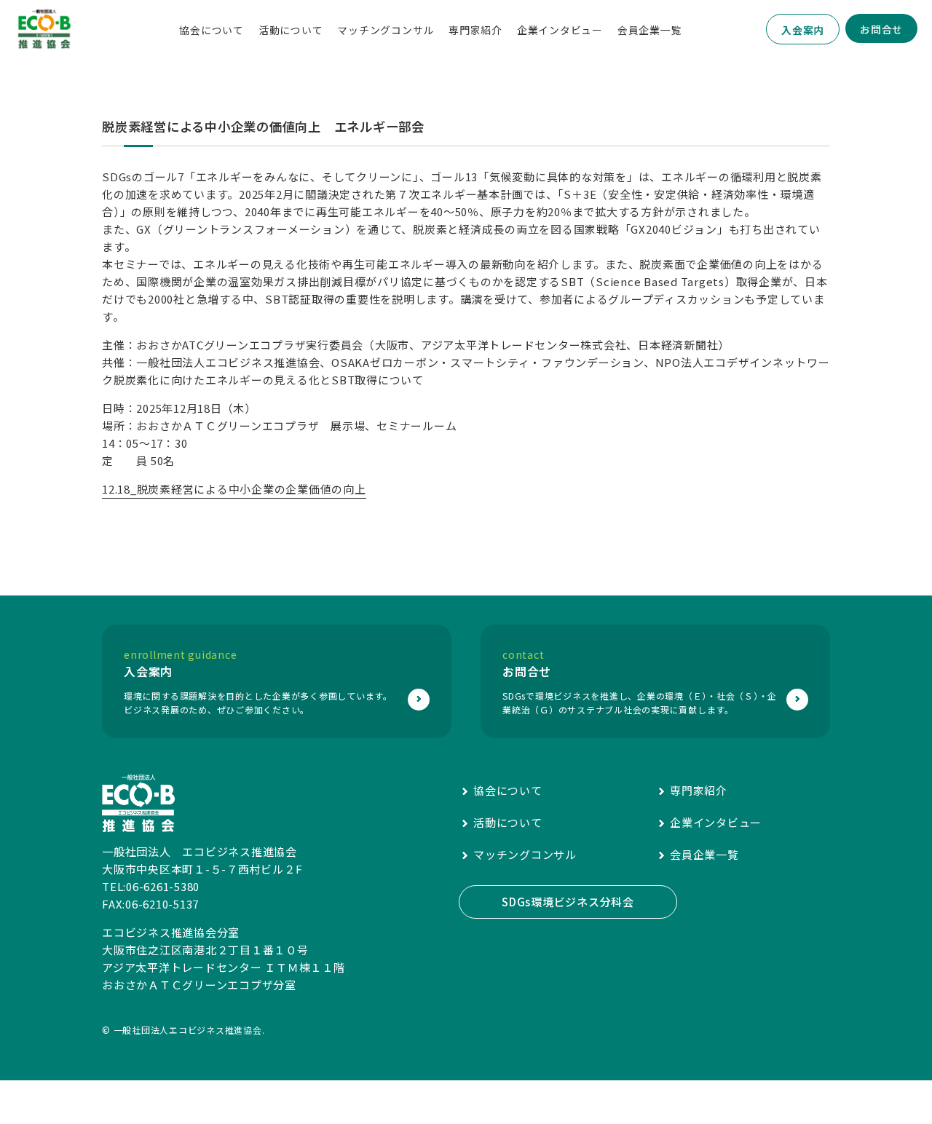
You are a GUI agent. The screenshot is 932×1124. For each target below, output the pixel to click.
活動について (290, 30)
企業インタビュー (560, 30)
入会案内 (802, 30)
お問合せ (881, 29)
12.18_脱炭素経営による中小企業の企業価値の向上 (234, 488)
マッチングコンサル (385, 30)
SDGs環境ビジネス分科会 (568, 901)
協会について (211, 30)
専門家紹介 (475, 30)
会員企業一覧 (649, 30)
